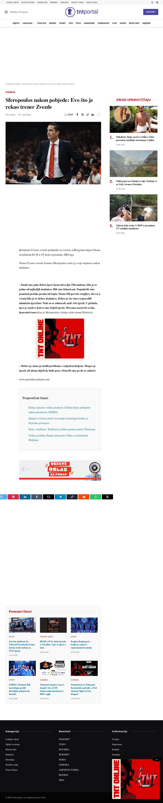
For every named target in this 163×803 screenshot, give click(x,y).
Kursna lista (42, 2)
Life (71, 23)
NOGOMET (64, 739)
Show (123, 23)
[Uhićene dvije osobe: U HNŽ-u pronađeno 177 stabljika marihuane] (133, 207)
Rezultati (134, 23)
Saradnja (116, 754)
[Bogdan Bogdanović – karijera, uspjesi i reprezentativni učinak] (84, 625)
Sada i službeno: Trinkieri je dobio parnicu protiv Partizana (61, 429)
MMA (61, 779)
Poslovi (41, 23)
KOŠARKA (64, 749)
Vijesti (16, 23)
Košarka (10, 92)
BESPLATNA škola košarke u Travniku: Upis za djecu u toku (53, 644)
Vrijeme (146, 23)
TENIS (62, 744)
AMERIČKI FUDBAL (69, 769)
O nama (115, 739)
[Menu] (6, 12)
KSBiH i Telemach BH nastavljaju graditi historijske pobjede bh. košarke (19, 689)
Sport (62, 23)
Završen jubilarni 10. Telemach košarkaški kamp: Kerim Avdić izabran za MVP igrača (22, 646)
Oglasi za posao (28, 2)
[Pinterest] (9, 214)
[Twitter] (9, 207)
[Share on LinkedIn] (92, 114)
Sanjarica (54, 2)
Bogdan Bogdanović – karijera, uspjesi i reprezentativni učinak (81, 644)
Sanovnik (89, 23)
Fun (114, 23)
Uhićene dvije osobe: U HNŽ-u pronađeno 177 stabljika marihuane (135, 227)
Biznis (52, 23)
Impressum (117, 744)
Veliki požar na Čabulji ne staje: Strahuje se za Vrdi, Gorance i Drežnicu (136, 183)
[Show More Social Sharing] (98, 114)
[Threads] (9, 266)
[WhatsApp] (9, 258)
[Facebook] (9, 200)
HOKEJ (62, 759)
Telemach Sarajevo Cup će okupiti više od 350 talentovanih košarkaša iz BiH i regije (52, 689)
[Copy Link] (87, 114)
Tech (78, 23)
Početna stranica (13, 84)
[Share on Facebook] (77, 114)
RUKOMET (64, 754)
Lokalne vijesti (12, 2)
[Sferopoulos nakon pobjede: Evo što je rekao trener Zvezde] (53, 153)
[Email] (9, 222)
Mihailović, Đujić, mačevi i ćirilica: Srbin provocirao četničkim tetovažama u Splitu (135, 138)
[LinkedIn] (9, 236)
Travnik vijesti (46, 636)
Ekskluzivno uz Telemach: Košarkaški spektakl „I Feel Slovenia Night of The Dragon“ (84, 689)
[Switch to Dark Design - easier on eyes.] (152, 2)
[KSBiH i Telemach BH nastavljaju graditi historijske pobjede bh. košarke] (22, 668)
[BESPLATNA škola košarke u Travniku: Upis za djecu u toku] (53, 625)
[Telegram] (9, 251)
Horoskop (64, 2)
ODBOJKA (64, 764)
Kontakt (151, 12)
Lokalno (27, 23)
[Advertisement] (81, 55)
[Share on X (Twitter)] (82, 114)
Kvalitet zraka (77, 2)
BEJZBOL (63, 774)
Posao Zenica (91, 2)
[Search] (157, 2)
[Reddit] (9, 244)
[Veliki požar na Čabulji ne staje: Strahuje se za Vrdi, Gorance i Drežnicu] (133, 163)
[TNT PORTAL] (81, 12)
